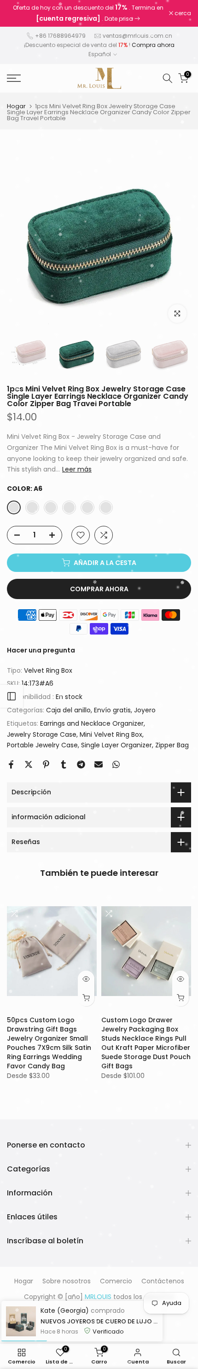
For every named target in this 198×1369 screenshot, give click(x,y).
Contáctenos (162, 1281)
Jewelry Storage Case (41, 734)
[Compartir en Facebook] (11, 764)
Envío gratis (112, 710)
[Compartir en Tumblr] (63, 764)
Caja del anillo (68, 710)
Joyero (145, 710)
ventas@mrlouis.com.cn (137, 36)
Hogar (16, 106)
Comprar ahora (99, 589)
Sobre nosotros (66, 1281)
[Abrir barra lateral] (11, 696)
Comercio (116, 1281)
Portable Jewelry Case (42, 745)
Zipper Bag (172, 745)
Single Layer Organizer (116, 745)
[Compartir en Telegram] (81, 764)
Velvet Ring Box (48, 670)
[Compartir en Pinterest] (46, 764)
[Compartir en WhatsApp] (116, 764)
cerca (182, 13)
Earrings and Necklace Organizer (92, 723)
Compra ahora (153, 45)
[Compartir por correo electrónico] (98, 764)
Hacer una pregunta (41, 650)
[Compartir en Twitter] (28, 764)
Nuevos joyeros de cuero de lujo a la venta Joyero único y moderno (99, 1321)
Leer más (77, 469)
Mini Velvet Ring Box (111, 734)
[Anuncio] (88, 13)
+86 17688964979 (60, 36)
